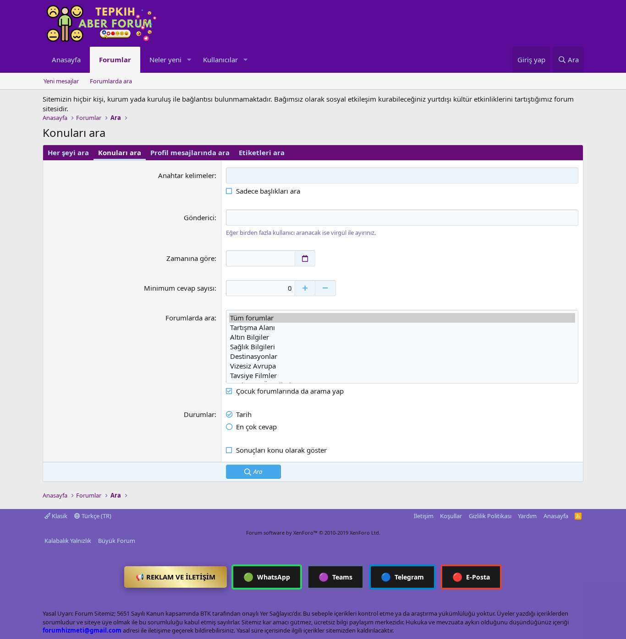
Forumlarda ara (111, 81)
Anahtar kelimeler (186, 175)
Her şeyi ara (68, 152)
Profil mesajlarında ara (190, 152)
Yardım (527, 516)
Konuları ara (119, 152)
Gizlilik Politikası (490, 516)
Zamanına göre (190, 258)
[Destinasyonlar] (402, 356)
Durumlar (199, 414)
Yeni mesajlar (61, 81)
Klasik (58, 516)
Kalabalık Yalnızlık (67, 540)
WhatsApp (266, 576)
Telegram (402, 576)
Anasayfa (66, 59)
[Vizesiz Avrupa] (402, 366)
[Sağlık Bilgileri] (402, 347)
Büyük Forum (116, 540)
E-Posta (471, 576)
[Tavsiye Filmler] (402, 375)
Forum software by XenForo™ (313, 532)
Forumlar (115, 59)
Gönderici (199, 217)
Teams (335, 576)
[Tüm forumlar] (402, 318)
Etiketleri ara (262, 152)
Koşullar (451, 516)
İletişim (424, 516)
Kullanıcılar (220, 59)
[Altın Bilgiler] (402, 337)
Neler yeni (165, 59)
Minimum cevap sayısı (179, 287)
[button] (189, 60)
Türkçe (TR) (95, 516)
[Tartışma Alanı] (402, 327)
